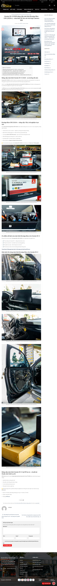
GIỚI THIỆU (12, 9)
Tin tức (12, 14)
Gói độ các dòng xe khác (26, 14)
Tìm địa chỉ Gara (53, 1)
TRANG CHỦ (6, 9)
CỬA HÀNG (19, 9)
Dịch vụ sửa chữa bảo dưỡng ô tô (49, 55)
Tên (4, 536)
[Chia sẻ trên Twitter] (20, 500)
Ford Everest (46, 61)
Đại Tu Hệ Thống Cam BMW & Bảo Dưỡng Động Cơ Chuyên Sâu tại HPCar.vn (49, 20)
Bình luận (5, 526)
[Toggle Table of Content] (30, 68)
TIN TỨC (51, 9)
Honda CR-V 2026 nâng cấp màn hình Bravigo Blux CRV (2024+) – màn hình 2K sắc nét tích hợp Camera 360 (49, 37)
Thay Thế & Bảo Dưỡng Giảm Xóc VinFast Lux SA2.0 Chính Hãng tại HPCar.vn (49, 25)
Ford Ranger (46, 63)
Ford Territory (47, 67)
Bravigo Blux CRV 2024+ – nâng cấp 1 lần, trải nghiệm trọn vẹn (14, 70)
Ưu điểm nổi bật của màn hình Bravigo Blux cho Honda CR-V (14, 72)
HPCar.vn (8, 496)
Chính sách (46, 52)
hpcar (27, 23)
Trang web (31, 536)
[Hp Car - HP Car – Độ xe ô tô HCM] (6, 5)
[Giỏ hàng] (54, 5)
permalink (37, 503)
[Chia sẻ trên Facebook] (19, 500)
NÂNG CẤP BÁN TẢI (28, 9)
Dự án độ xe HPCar (18, 14)
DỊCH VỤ (37, 9)
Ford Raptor (46, 65)
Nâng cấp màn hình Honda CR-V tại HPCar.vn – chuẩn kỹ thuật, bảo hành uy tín (17, 74)
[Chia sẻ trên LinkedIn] (23, 500)
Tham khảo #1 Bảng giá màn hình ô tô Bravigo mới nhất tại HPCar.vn (16, 249)
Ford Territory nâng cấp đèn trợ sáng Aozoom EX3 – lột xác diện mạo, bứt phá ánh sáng (49, 30)
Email (17, 536)
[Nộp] (49, 5)
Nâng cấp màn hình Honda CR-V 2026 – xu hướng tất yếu (13, 69)
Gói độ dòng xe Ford (48, 72)
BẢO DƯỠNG (44, 9)
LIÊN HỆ (29, 11)
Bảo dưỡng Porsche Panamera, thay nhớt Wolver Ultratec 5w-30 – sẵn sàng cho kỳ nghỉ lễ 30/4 (11, 516)
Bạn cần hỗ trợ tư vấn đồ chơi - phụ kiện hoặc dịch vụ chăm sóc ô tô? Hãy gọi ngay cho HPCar (19, 1)
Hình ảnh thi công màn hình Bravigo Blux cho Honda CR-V (13, 73)
